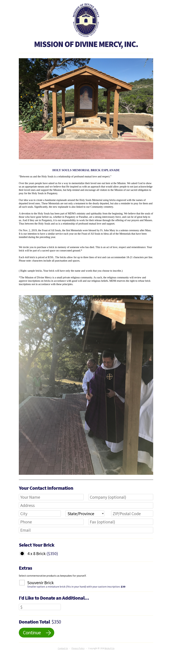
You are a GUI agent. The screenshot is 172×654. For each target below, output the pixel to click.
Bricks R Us (109, 648)
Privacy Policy (78, 648)
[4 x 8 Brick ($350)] (25, 554)
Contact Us (63, 648)
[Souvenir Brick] (24, 583)
